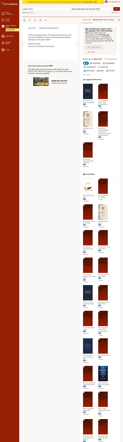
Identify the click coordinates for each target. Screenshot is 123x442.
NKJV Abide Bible (103, 355)
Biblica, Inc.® (52, 71)
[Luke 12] (22, 42)
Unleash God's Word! (59, 83)
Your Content (109, 20)
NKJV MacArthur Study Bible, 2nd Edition (88, 437)
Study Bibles (90, 174)
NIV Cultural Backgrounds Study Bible (89, 276)
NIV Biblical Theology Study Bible (88, 248)
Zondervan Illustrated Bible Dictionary (88, 161)
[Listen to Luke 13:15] (45, 20)
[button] (112, 2)
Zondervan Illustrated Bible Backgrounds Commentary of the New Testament (104, 131)
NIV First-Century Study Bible (103, 275)
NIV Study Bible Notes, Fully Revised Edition (103, 102)
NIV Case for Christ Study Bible (104, 248)
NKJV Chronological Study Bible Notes (89, 383)
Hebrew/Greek (98, 20)
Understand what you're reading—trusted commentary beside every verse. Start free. (71, 2)
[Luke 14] (77, 42)
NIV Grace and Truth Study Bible (88, 101)
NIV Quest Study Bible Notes (103, 303)
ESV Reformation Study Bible (103, 196)
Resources (87, 20)
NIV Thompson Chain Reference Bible (88, 357)
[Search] (116, 9)
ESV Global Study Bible (88, 196)
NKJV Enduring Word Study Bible (103, 383)
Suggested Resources (93, 80)
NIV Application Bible (88, 129)
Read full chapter (34, 44)
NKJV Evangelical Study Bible (88, 409)
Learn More (91, 52)
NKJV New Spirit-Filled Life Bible (103, 437)
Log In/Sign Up (114, 2)
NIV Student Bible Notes (88, 328)
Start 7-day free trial (94, 47)
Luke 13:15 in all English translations (41, 46)
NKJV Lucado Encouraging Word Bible (104, 410)
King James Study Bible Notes (88, 222)
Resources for (92, 59)
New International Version (38, 66)
